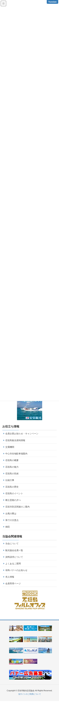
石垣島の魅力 (12, 467)
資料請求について (14, 557)
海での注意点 (12, 520)
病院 (7, 527)
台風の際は (10, 513)
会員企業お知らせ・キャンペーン (21, 433)
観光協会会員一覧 (14, 550)
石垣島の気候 (12, 473)
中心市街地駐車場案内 (16, 453)
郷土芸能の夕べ (13, 500)
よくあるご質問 (13, 563)
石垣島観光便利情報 (15, 440)
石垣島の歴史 (12, 487)
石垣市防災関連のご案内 (17, 506)
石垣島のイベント (14, 493)
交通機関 (9, 447)
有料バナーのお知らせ (16, 570)
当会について (12, 543)
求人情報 (9, 577)
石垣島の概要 (12, 460)
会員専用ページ (13, 583)
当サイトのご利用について (29, 694)
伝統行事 (9, 480)
